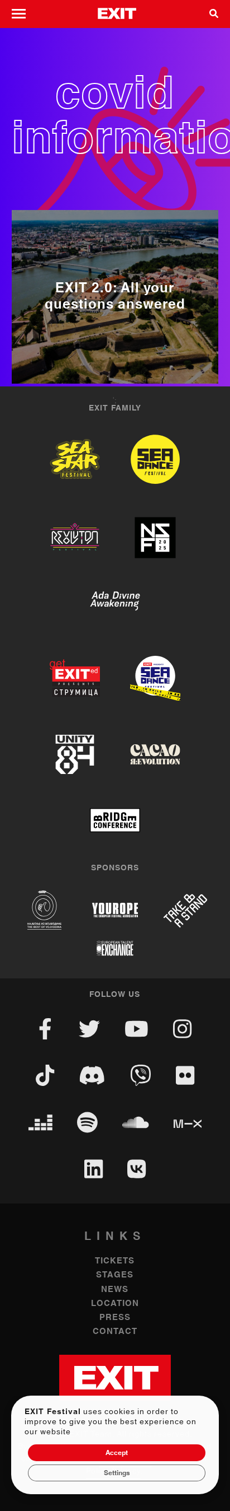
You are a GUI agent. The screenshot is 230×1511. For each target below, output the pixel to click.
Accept (117, 1453)
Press (115, 1317)
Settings (117, 1473)
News (114, 1289)
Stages (114, 1275)
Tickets (115, 1261)
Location (115, 1303)
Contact (115, 1331)
